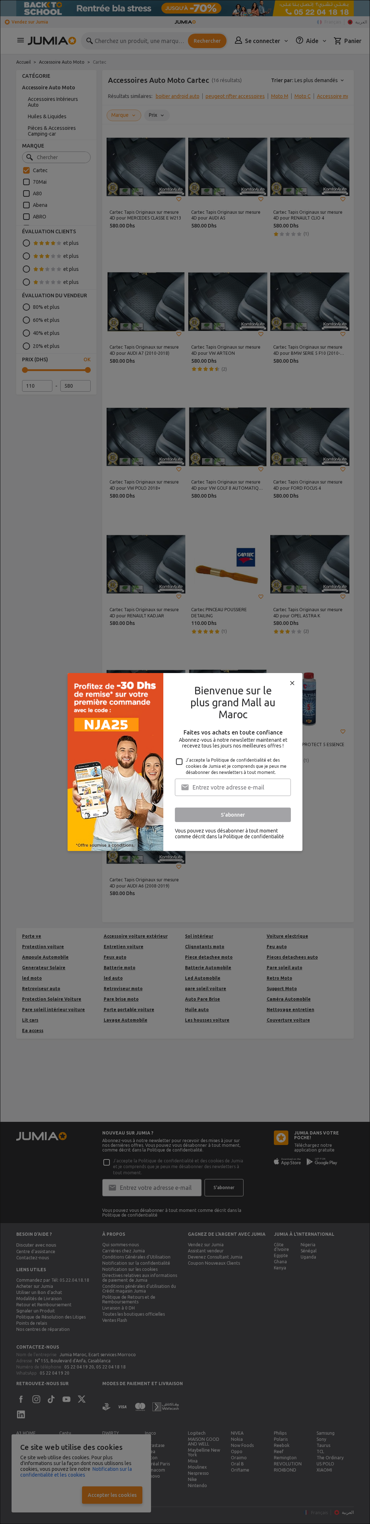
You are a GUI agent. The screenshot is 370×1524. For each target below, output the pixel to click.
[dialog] (185, 762)
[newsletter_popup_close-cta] (292, 683)
